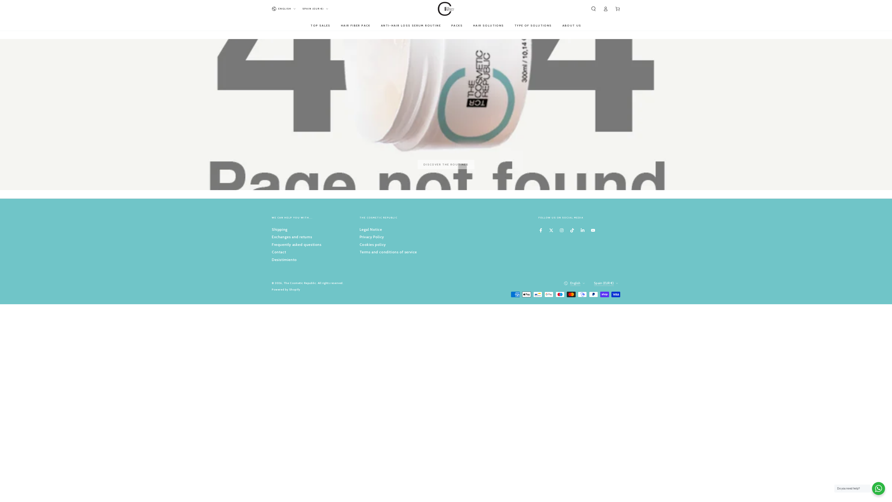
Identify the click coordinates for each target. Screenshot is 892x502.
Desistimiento (284, 260)
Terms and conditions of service (388, 252)
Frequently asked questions (296, 244)
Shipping (280, 229)
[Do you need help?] (878, 488)
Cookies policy (373, 244)
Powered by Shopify (286, 289)
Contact (279, 252)
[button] (593, 9)
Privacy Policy (372, 237)
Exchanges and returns (292, 237)
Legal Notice (371, 229)
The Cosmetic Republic (300, 283)
